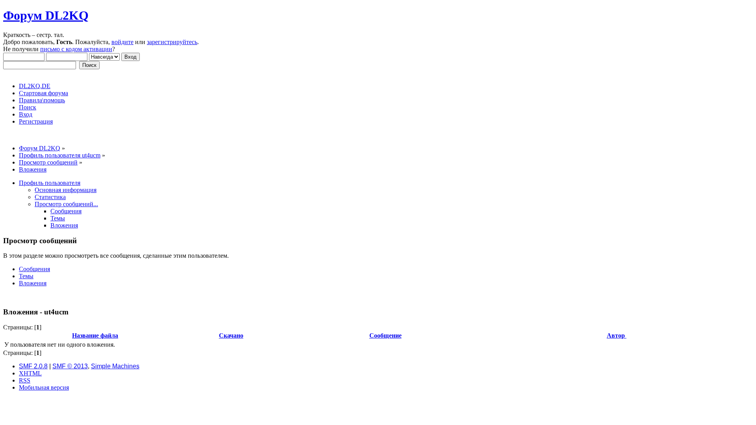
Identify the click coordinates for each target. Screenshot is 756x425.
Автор (616, 335)
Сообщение (385, 335)
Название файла (95, 335)
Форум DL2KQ (46, 15)
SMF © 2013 (70, 366)
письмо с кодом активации (76, 49)
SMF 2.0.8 (33, 366)
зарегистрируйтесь (172, 42)
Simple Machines (115, 366)
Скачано (231, 335)
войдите (122, 42)
